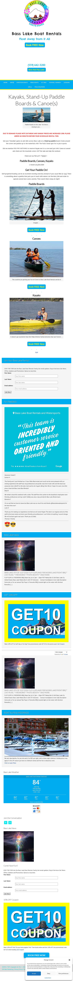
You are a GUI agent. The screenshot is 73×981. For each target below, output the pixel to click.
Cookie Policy (48, 977)
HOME (4, 967)
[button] (69, 960)
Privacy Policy (18, 969)
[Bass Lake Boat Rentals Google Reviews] (36, 471)
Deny (48, 973)
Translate (66, 654)
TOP (36, 352)
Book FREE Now (36, 229)
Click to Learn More (10, 763)
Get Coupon (60, 644)
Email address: (8, 385)
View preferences (63, 973)
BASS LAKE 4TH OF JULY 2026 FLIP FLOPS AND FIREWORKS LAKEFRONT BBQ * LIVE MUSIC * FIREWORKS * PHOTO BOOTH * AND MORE (35, 573)
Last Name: (7, 379)
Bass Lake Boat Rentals (36, 13)
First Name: (7, 373)
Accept (34, 973)
